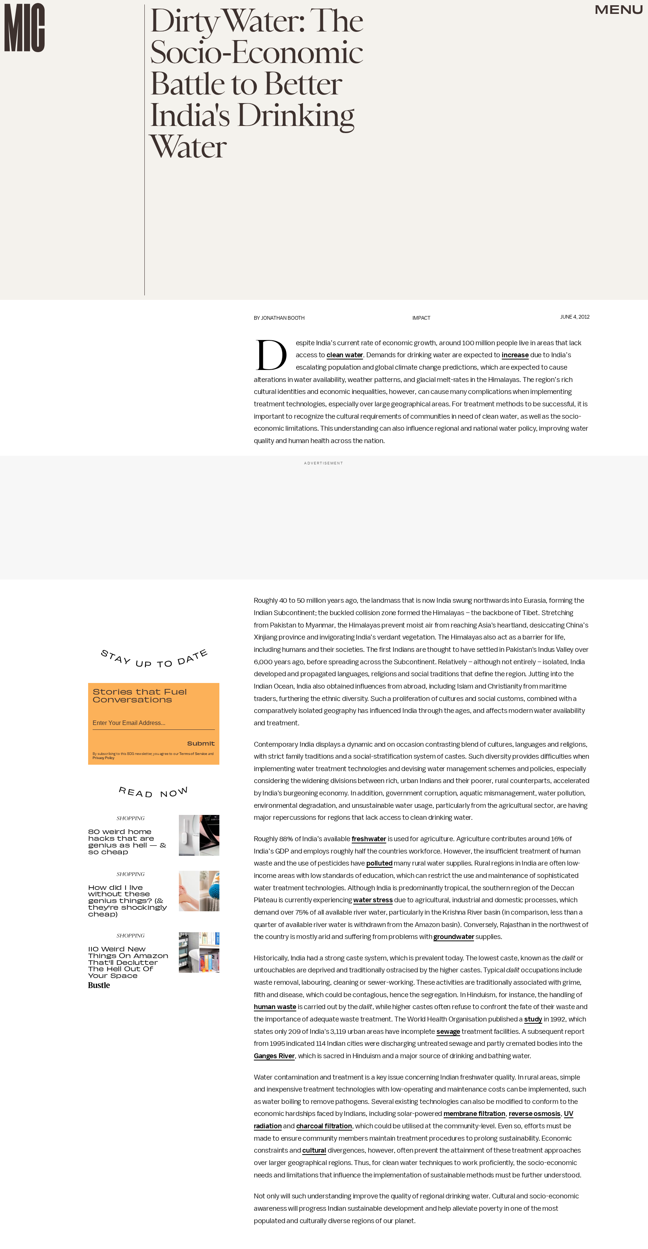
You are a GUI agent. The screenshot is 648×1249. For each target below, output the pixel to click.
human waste (275, 1007)
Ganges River (274, 1056)
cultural (314, 1150)
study (533, 1019)
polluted (379, 863)
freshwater (369, 839)
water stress (373, 900)
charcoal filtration (324, 1126)
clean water (345, 355)
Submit (201, 743)
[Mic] (24, 27)
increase (515, 355)
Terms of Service (193, 754)
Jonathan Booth (282, 318)
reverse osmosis (535, 1113)
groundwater (454, 936)
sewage (448, 1031)
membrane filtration (475, 1113)
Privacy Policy (103, 758)
